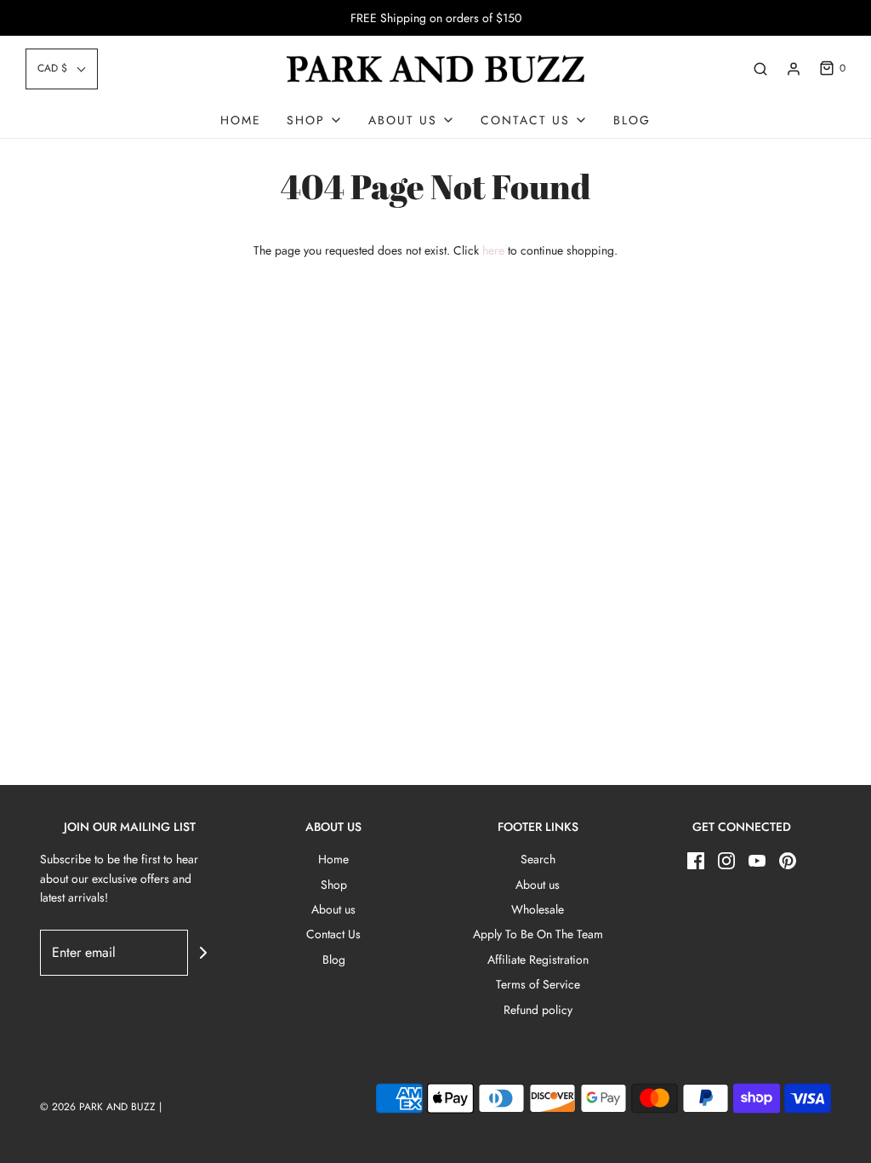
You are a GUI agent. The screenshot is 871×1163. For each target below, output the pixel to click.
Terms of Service (538, 984)
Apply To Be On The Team (538, 933)
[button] (62, 69)
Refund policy (538, 1009)
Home (240, 120)
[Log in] (793, 69)
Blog (632, 120)
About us (333, 909)
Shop (334, 884)
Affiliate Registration (538, 959)
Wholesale (537, 909)
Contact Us (333, 933)
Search (538, 859)
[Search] (760, 69)
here (493, 250)
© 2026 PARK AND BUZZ (98, 1106)
